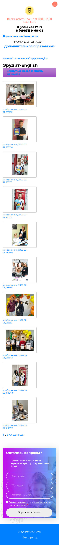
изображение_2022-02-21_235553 (15, 321)
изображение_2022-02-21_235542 (15, 356)
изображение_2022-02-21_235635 (15, 110)
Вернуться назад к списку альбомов (25, 72)
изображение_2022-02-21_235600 (15, 286)
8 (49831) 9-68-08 (29, 30)
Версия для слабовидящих (20, 36)
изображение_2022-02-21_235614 (15, 215)
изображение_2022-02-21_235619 (15, 181)
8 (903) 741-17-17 (29, 27)
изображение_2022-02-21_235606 (15, 251)
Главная (7, 58)
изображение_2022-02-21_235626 (15, 145)
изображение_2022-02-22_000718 (15, 391)
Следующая (17, 434)
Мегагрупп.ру (29, 537)
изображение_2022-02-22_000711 (15, 426)
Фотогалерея (21, 58)
